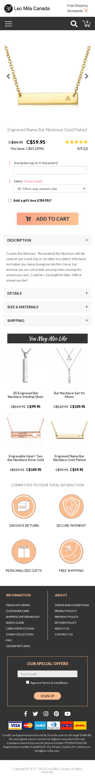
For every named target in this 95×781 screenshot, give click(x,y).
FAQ (9, 640)
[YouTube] (68, 713)
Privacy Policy (66, 611)
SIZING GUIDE (15, 622)
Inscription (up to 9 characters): (36, 163)
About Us (62, 628)
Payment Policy (66, 617)
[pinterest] (56, 713)
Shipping (15, 321)
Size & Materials (22, 307)
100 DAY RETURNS (18, 646)
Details (14, 293)
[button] (8, 74)
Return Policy (65, 622)
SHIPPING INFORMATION (22, 617)
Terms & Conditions (55, 683)
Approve (49, 683)
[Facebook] (25, 713)
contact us (64, 634)
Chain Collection (19, 634)
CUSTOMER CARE (17, 611)
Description (19, 240)
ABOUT (61, 595)
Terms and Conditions (72, 605)
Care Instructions (20, 628)
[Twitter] (35, 713)
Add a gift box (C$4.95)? (32, 200)
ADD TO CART (53, 219)
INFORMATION (18, 595)
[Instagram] (46, 713)
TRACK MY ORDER (18, 605)
